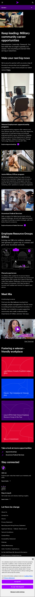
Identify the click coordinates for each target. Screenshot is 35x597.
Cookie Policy (5, 535)
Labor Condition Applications (10, 549)
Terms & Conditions (7, 532)
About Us (4, 512)
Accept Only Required (17, 586)
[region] (17, 577)
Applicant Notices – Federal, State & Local (14, 529)
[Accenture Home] (17, 2)
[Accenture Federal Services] (17, 200)
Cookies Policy (28, 576)
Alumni (3, 519)
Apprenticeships (11, 452)
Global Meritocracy (7, 545)
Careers (3, 7)
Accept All (17, 581)
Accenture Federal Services (15, 455)
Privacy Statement (6, 522)
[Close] (33, 559)
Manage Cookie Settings (17, 591)
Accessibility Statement (8, 539)
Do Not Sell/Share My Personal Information (14, 552)
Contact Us (4, 515)
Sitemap (3, 542)
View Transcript (29, 341)
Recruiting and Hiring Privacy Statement (13, 525)
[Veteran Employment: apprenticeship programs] (17, 97)
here (8, 70)
